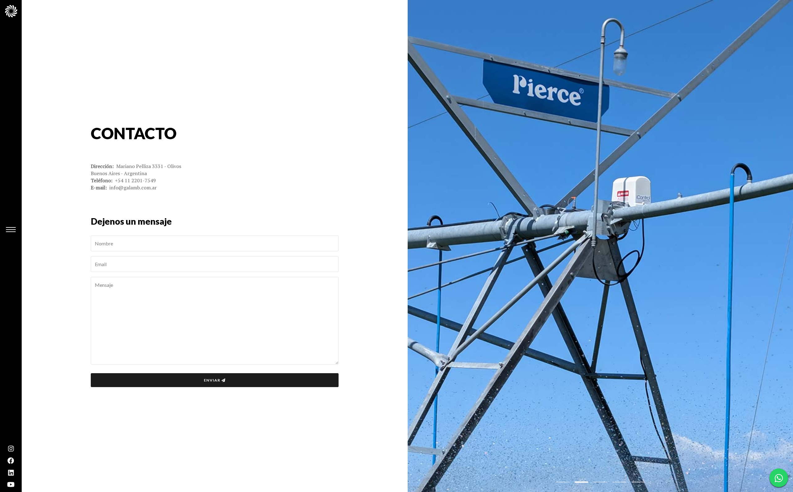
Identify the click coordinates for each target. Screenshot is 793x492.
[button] (562, 482)
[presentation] (423, 246)
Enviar (212, 380)
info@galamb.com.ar (133, 187)
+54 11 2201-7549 (135, 180)
